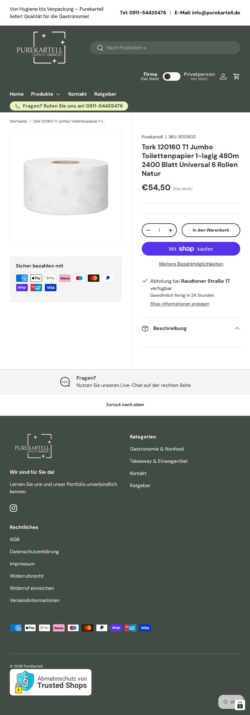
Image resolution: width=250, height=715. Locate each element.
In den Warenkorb (211, 230)
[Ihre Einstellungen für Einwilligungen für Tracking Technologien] (240, 705)
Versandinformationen (34, 600)
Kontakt (77, 94)
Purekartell (152, 137)
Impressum (22, 564)
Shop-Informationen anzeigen (179, 303)
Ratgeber (105, 94)
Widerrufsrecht (27, 576)
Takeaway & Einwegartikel (159, 461)
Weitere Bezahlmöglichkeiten (191, 264)
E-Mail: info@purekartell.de (207, 12)
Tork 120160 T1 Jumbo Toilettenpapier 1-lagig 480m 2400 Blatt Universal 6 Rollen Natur (69, 121)
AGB (15, 539)
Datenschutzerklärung (34, 551)
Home (17, 94)
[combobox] (165, 47)
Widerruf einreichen (32, 588)
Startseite (18, 121)
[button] (236, 76)
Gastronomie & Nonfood (157, 449)
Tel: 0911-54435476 (143, 12)
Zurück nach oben (125, 404)
